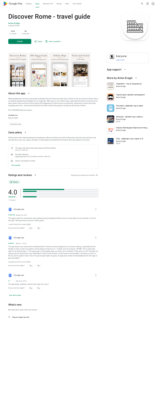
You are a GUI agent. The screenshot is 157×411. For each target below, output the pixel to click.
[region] (54, 32)
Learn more (19, 156)
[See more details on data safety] (16, 165)
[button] (17, 70)
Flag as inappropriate (18, 317)
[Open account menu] (153, 3)
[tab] (28, 3)
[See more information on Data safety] (25, 132)
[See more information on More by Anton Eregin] (136, 78)
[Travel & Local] (15, 124)
